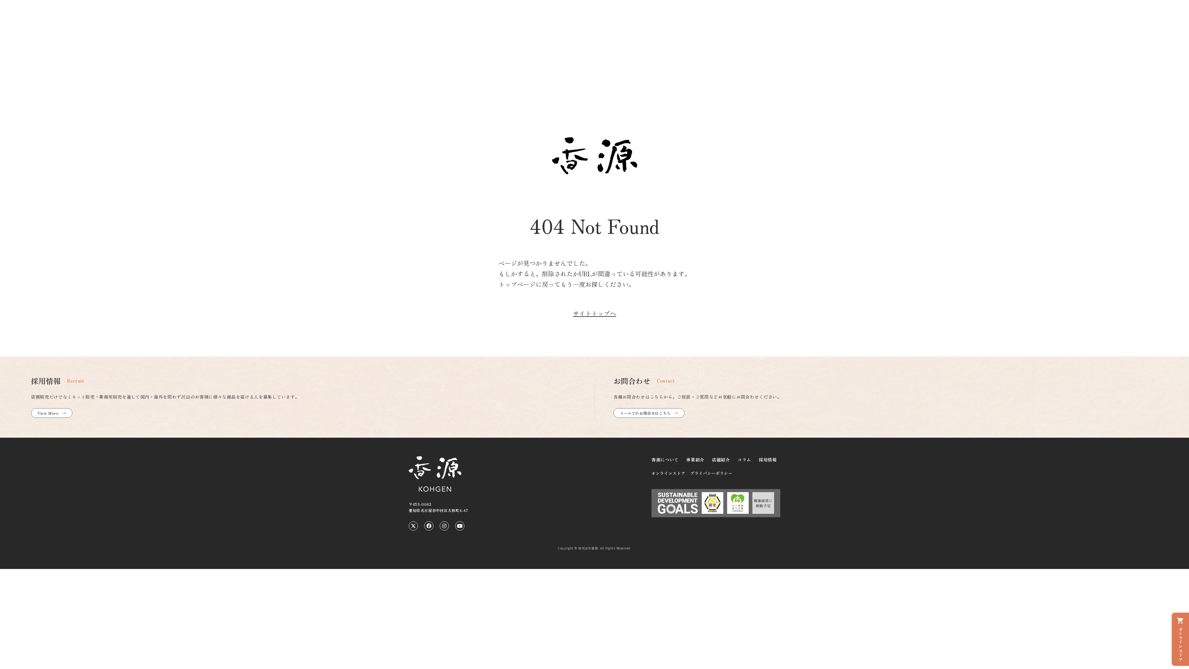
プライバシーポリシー (711, 473)
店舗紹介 (721, 460)
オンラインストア (668, 473)
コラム (744, 460)
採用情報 (768, 460)
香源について (665, 460)
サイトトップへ (594, 313)
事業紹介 (695, 460)
